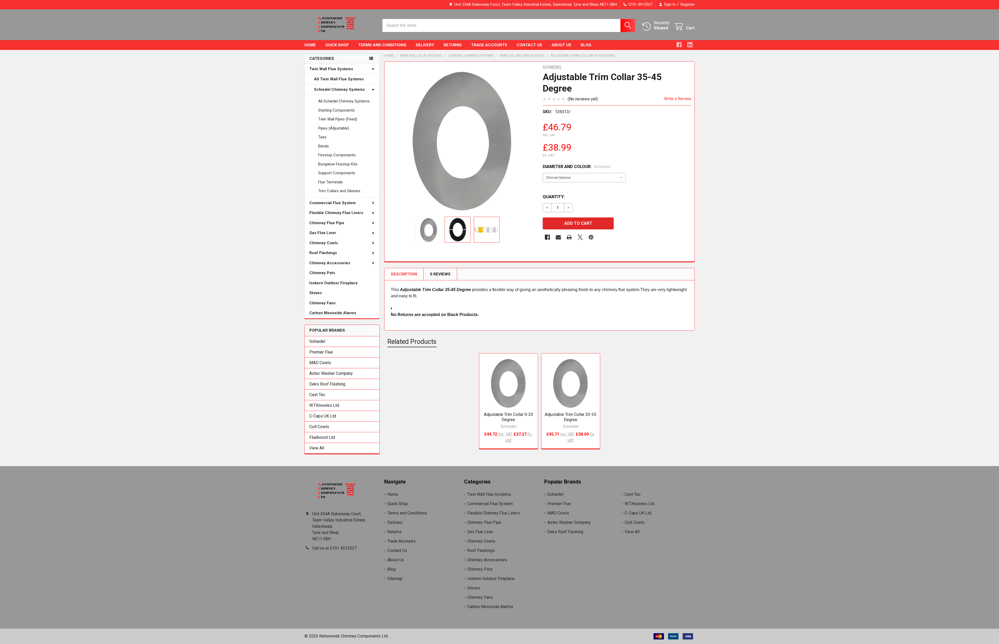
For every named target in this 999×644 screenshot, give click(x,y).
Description (404, 274)
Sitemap (394, 578)
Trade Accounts (489, 45)
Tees (322, 137)
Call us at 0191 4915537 (334, 548)
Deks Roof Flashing (327, 384)
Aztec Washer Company (331, 373)
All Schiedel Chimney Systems (344, 101)
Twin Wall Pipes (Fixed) (337, 119)
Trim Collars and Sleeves (339, 191)
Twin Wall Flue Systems (331, 69)
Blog (586, 45)
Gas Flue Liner (322, 232)
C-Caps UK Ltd (322, 416)
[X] (580, 237)
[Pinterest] (591, 237)
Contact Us (529, 45)
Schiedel (317, 341)
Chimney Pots (322, 273)
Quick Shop (337, 45)
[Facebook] (679, 44)
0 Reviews (440, 274)
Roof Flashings (323, 252)
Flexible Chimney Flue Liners (336, 212)
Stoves (315, 293)
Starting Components (336, 110)
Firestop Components (337, 155)
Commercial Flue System (332, 203)
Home (310, 45)
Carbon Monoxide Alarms (332, 313)
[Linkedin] (690, 44)
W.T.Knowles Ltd (324, 405)
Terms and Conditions (382, 45)
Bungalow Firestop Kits (337, 164)
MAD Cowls (320, 362)
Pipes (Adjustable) (333, 128)
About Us (561, 45)
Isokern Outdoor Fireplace (333, 283)
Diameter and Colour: (577, 166)
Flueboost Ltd (322, 437)
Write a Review (677, 98)
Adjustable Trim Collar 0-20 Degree (508, 417)
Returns (453, 45)
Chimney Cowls (323, 243)
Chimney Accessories (329, 263)
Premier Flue (321, 352)
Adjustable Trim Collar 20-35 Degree (570, 417)
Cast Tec (317, 394)
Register (688, 4)
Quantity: (554, 196)
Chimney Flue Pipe (326, 223)
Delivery (425, 45)
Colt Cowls (319, 426)
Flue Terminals (330, 182)
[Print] (569, 237)
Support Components (336, 173)
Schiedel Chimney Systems (339, 89)
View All (316, 448)
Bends (323, 146)
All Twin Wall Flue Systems (339, 79)
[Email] (558, 237)
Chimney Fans (322, 303)
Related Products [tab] (412, 341)
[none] (462, 139)
